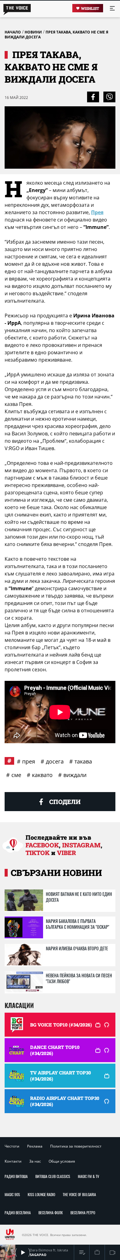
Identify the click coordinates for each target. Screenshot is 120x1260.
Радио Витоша (16, 1176)
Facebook (42, 845)
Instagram (81, 845)
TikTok (38, 853)
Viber (66, 853)
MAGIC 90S (12, 1194)
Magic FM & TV (88, 1176)
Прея (97, 212)
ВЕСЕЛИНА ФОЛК (50, 1212)
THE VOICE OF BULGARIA (79, 1194)
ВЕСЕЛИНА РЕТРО (82, 1212)
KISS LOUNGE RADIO (41, 1194)
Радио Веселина (18, 1212)
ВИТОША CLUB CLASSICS (52, 1176)
